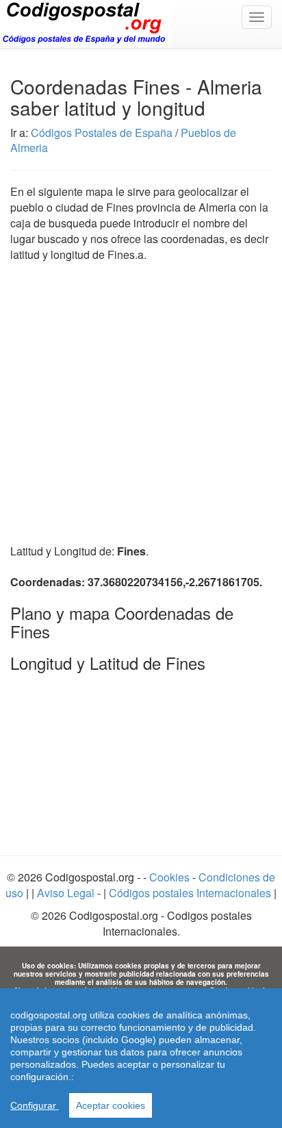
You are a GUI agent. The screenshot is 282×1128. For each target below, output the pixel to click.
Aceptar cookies (110, 1105)
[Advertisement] (141, 395)
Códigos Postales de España (101, 132)
